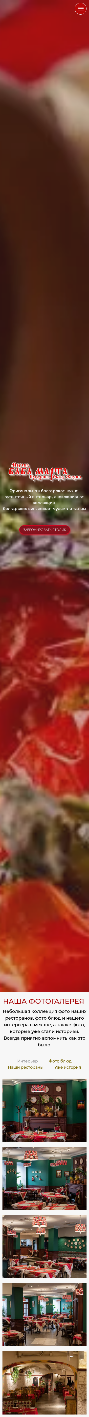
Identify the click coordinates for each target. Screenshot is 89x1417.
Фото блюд (60, 1061)
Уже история (67, 1067)
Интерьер (27, 1061)
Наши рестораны (26, 1067)
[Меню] (81, 9)
